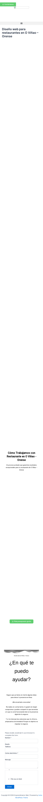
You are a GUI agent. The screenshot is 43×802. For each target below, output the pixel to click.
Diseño (7, 744)
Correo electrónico (11, 753)
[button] (21, 23)
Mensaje (8, 759)
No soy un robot (16, 779)
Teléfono (8, 746)
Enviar (9, 787)
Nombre (8, 738)
